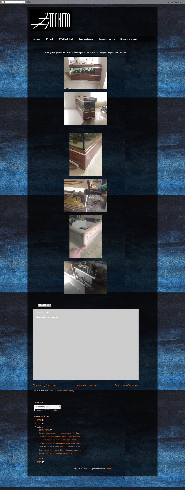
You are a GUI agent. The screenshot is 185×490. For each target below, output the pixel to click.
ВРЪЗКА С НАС (66, 39)
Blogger (108, 469)
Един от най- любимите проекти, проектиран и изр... (60, 443)
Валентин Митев (107, 39)
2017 (39, 459)
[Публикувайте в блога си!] (42, 305)
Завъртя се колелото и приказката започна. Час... (59, 433)
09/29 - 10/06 (44, 430)
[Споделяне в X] (44, 305)
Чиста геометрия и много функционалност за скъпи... (61, 450)
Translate (53, 410)
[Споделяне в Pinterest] (49, 305)
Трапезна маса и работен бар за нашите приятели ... (60, 440)
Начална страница (85, 385)
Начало (36, 39)
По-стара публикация (126, 385)
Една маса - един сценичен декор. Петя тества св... (60, 436)
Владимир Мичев (128, 39)
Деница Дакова (86, 39)
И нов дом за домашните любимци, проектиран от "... (60, 447)
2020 (39, 424)
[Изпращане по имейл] (39, 305)
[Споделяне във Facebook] (47, 305)
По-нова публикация (44, 385)
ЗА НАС (49, 39)
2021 (39, 420)
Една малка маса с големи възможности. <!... (58, 454)
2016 (39, 462)
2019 (39, 427)
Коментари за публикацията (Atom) (59, 391)
